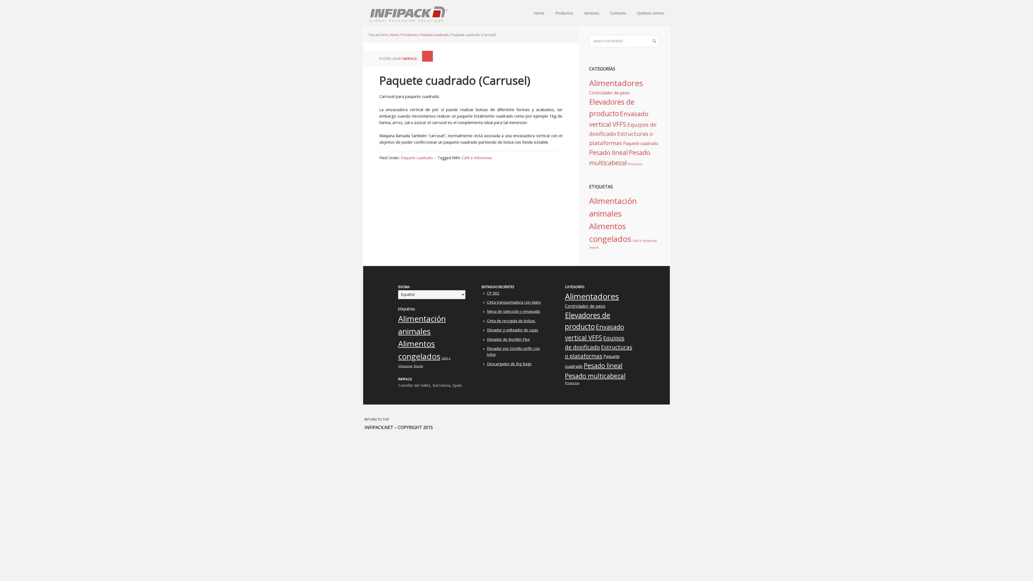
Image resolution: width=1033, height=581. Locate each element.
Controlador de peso (609, 93)
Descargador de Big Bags (509, 363)
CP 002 (493, 293)
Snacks (594, 247)
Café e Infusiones (477, 157)
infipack (410, 58)
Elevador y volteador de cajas (512, 329)
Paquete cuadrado (417, 157)
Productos (635, 164)
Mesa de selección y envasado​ (513, 311)
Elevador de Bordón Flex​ (508, 339)
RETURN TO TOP (377, 419)
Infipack (365, 13)
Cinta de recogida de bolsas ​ (511, 320)
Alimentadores (616, 83)
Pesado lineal (608, 152)
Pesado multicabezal (595, 375)
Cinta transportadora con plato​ (514, 302)
